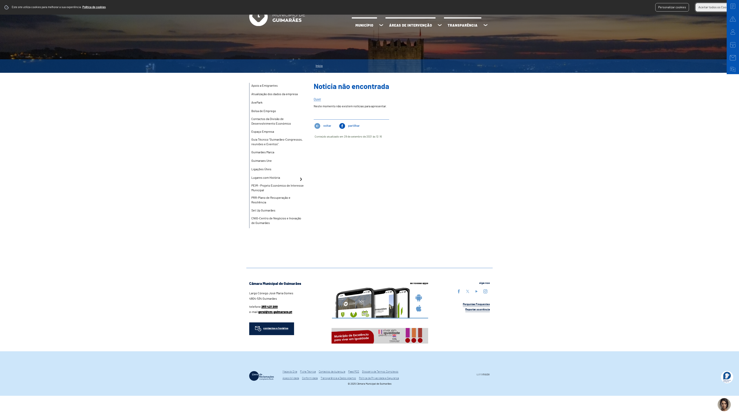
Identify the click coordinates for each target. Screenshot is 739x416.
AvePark (256, 102)
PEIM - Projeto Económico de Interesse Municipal (277, 188)
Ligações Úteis (261, 169)
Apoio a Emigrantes (264, 85)
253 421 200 (269, 306)
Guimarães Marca (262, 152)
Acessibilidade (291, 378)
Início (319, 65)
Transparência (463, 25)
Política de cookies (94, 7)
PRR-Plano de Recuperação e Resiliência (270, 200)
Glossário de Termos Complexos (380, 371)
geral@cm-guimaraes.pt (275, 312)
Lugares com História (265, 177)
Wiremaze (483, 374)
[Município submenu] (381, 25)
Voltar (327, 125)
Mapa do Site (290, 371)
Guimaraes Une (261, 160)
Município (364, 25)
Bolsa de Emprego (263, 111)
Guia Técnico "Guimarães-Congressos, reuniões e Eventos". (277, 142)
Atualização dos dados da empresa (274, 94)
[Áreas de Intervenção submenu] (440, 25)
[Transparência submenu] (485, 25)
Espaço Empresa (262, 131)
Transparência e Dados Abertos (338, 378)
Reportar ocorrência (477, 309)
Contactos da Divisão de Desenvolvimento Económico (271, 121)
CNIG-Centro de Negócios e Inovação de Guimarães (276, 221)
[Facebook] (458, 291)
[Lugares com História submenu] (301, 179)
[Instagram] (485, 291)
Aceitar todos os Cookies (715, 7)
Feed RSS (353, 371)
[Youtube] (476, 291)
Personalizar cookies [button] (672, 7)
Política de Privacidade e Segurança (379, 378)
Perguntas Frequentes (476, 304)
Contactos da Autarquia (332, 371)
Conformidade (310, 378)
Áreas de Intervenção (410, 25)
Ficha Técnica (308, 371)
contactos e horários (275, 328)
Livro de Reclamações (261, 376)
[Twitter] (467, 291)
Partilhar (354, 125)
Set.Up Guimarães (263, 210)
